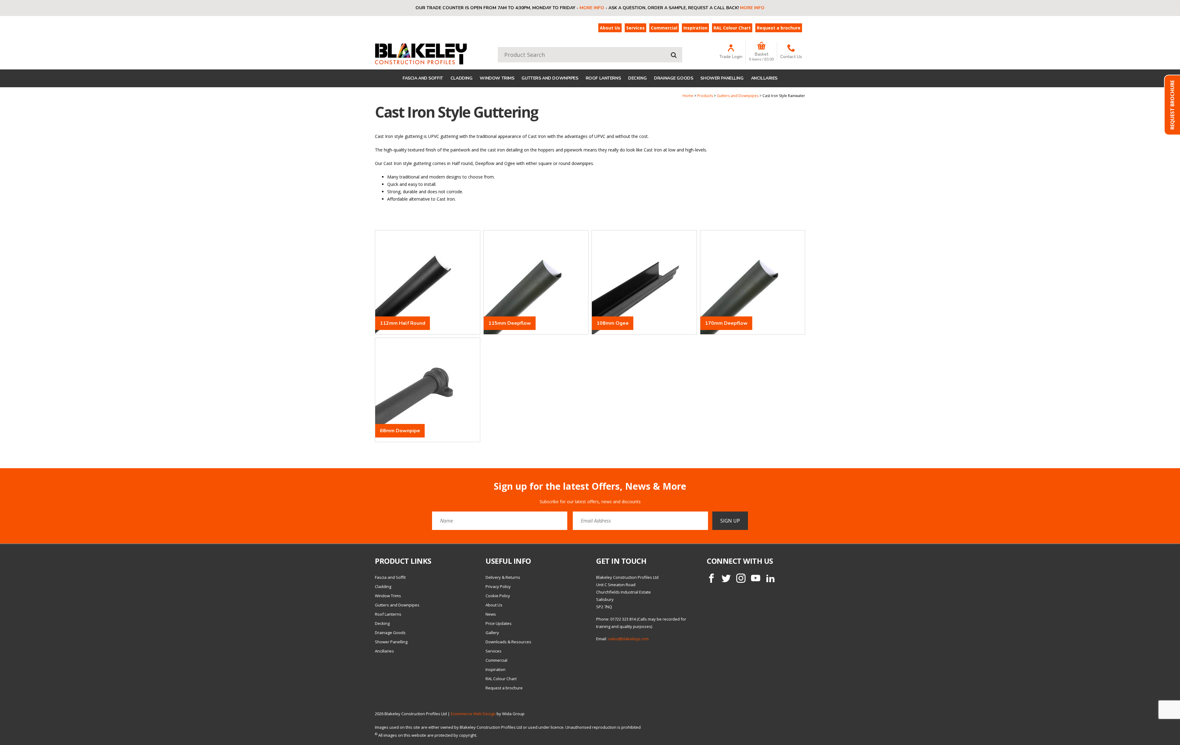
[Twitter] (726, 578)
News (491, 614)
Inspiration (695, 28)
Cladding (461, 78)
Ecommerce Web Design (473, 713)
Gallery (492, 632)
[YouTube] (755, 578)
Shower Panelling (721, 78)
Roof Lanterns (603, 78)
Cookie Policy (498, 595)
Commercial (664, 28)
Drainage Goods (673, 78)
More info (592, 8)
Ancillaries (764, 78)
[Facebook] (711, 578)
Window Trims (497, 78)
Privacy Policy (498, 586)
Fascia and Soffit (423, 78)
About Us (610, 28)
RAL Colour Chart (732, 28)
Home (687, 95)
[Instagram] (740, 578)
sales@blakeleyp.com (628, 638)
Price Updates (499, 623)
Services (635, 28)
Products (705, 95)
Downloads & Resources (508, 642)
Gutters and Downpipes (549, 78)
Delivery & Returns (503, 577)
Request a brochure (778, 28)
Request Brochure (1172, 105)
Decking (637, 78)
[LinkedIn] (770, 578)
